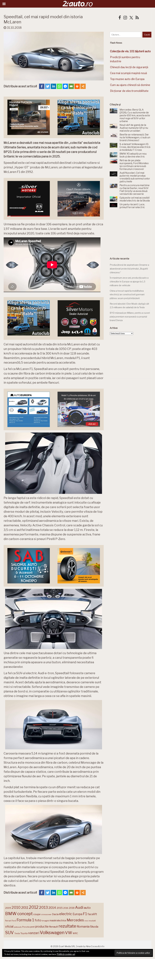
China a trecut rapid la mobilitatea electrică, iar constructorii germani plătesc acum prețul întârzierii (127, 295)
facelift (92, 914)
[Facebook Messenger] (65, 86)
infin (102, 946)
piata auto (18, 927)
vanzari (33, 933)
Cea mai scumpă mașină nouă (128, 73)
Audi (79, 907)
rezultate (67, 926)
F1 (85, 913)
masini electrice (58, 920)
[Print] (77, 86)
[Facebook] (41, 86)
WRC (75, 933)
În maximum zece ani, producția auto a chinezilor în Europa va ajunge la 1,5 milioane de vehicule (129, 281)
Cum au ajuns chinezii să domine (130, 85)
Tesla (17, 933)
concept (25, 913)
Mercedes (75, 920)
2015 (60, 907)
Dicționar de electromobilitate (129, 90)
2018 (71, 907)
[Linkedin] (53, 86)
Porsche (26, 927)
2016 (65, 908)
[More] (83, 86)
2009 (8, 907)
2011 (24, 908)
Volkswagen (52, 932)
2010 (16, 907)
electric (65, 914)
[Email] (71, 86)
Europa (77, 914)
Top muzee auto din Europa (127, 79)
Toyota (24, 933)
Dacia (55, 914)
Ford (14, 921)
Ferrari (8, 920)
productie (41, 926)
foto (38, 920)
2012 (33, 907)
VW (68, 932)
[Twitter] (47, 86)
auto (87, 908)
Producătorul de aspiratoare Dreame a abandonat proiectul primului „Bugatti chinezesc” (129, 269)
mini (86, 921)
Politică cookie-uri (66, 954)
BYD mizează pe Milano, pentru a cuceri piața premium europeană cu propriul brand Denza (130, 317)
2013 (43, 907)
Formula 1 (25, 920)
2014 (52, 908)
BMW (11, 913)
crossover (46, 914)
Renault (53, 926)
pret (32, 926)
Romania (83, 926)
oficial (9, 926)
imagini (45, 920)
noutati (92, 920)
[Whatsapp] (59, 86)
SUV (9, 932)
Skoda (94, 926)
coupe (37, 914)
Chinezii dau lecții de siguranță (129, 67)
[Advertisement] (132, 233)
